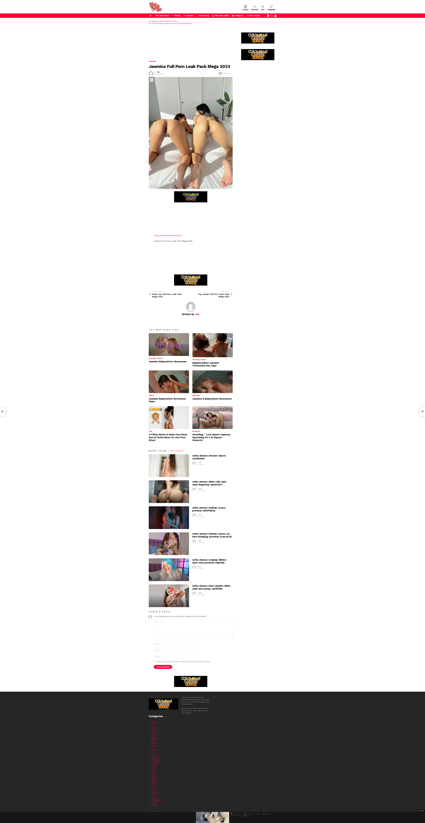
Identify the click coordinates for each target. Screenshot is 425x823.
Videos (159, 358)
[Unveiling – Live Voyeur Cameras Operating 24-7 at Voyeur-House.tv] (212, 417)
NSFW (154, 776)
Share (151, 80)
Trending (271, 10)
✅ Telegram (237, 16)
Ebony (154, 750)
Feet (153, 754)
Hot (262, 10)
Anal (153, 721)
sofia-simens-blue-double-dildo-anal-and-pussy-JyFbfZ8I (212, 587)
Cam (150, 431)
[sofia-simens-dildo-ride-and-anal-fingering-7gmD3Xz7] (169, 491)
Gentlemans (156, 761)
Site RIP (155, 787)
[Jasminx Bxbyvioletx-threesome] (169, 344)
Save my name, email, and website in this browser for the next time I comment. (183, 661)
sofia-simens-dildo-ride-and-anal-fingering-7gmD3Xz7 (209, 483)
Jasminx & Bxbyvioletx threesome (212, 398)
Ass (153, 725)
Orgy (153, 781)
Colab (154, 741)
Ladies (154, 765)
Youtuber (155, 805)
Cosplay (155, 743)
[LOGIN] (275, 15)
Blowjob (196, 431)
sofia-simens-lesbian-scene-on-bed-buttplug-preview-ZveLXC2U (212, 535)
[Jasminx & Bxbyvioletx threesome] (212, 381)
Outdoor (155, 783)
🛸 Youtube (188, 16)
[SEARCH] (271, 15)
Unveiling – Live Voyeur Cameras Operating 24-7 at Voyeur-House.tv (211, 437)
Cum (153, 748)
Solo (153, 790)
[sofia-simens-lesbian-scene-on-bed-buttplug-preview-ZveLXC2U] (169, 543)
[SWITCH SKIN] (268, 15)
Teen (153, 796)
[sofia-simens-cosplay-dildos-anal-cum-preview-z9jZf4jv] (169, 569)
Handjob (155, 763)
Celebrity (155, 739)
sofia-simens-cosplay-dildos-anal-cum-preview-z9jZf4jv (209, 561)
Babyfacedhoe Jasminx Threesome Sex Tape (205, 364)
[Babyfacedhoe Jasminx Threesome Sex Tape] (212, 345)
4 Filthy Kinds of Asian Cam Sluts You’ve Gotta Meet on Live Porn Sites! (168, 437)
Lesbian (155, 770)
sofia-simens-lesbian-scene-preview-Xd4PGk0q (209, 509)
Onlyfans (152, 358)
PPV (153, 785)
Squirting (155, 792)
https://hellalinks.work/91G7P (168, 235)
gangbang (155, 759)
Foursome (155, 756)
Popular (254, 10)
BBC (153, 730)
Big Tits (155, 732)
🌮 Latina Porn (162, 16)
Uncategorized (157, 801)
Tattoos (155, 794)
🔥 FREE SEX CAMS (220, 16)
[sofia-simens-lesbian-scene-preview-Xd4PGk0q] (169, 517)
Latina (154, 768)
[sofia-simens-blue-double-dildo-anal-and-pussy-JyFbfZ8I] (169, 595)
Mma (154, 774)
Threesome (156, 799)
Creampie (155, 745)
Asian (154, 723)
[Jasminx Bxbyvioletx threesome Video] (169, 381)
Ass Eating (156, 728)
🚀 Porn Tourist (253, 16)
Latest (245, 10)
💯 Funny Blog (202, 16)
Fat (153, 752)
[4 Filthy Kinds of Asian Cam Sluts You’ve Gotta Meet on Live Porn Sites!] (169, 417)
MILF (154, 772)
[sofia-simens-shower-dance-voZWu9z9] (169, 465)
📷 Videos (176, 16)
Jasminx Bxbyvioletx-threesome (167, 361)
